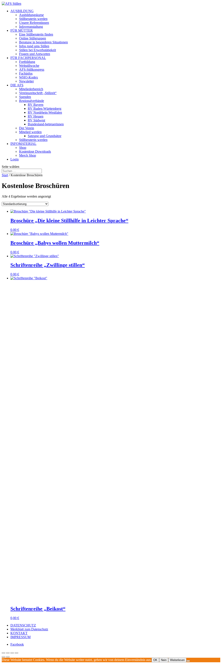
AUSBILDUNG (22, 11)
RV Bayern (35, 104)
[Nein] (188, 661)
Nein (163, 660)
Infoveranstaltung (31, 26)
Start (5, 175)
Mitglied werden (30, 132)
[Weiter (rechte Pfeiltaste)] (8, 656)
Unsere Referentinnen (34, 23)
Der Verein (26, 128)
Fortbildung (27, 62)
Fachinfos (26, 73)
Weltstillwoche (29, 65)
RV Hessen (35, 116)
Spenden (25, 97)
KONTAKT (19, 633)
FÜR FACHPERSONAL (28, 58)
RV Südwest (36, 120)
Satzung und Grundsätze (44, 136)
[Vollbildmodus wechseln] (8, 653)
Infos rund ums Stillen (34, 46)
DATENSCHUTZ (23, 625)
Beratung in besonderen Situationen (43, 42)
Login (14, 159)
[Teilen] (12, 653)
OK (155, 660)
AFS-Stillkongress (31, 69)
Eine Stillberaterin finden (36, 34)
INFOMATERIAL (23, 144)
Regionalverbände (31, 101)
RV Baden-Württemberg (44, 108)
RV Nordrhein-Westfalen (45, 112)
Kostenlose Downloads (35, 151)
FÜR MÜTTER (21, 30)
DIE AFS (16, 85)
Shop (22, 147)
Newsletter (26, 81)
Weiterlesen (177, 660)
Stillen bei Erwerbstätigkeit (37, 50)
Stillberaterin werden (33, 19)
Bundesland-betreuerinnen (46, 124)
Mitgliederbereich (31, 89)
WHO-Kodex (28, 77)
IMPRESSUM (20, 637)
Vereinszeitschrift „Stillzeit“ (38, 93)
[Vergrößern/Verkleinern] (3, 653)
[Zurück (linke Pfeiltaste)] (3, 656)
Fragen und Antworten (34, 54)
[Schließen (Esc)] (16, 653)
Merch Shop (27, 155)
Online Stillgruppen (32, 38)
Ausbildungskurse (31, 15)
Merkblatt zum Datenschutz (29, 629)
